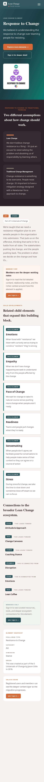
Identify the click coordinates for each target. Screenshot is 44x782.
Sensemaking (14, 445)
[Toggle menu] (39, 4)
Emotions (11, 334)
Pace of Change (15, 391)
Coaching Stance (13, 554)
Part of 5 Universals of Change (16, 221)
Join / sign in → (13, 295)
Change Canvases (14, 541)
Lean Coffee (11, 594)
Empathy (11, 361)
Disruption (10, 567)
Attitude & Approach (15, 528)
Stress (9, 479)
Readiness (12, 422)
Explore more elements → (18, 47)
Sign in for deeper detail (17, 55)
